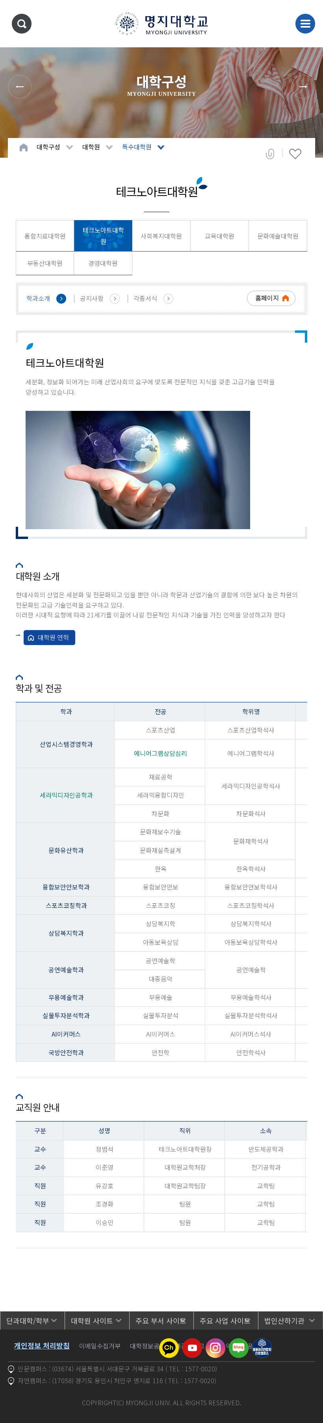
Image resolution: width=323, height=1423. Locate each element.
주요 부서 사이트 (161, 1320)
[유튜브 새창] (192, 1343)
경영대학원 (103, 263)
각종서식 (145, 298)
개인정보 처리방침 (42, 1345)
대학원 (91, 146)
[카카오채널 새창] (169, 1343)
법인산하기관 (284, 1320)
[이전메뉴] (20, 87)
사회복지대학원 (161, 236)
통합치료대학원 (45, 236)
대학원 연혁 (53, 637)
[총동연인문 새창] (262, 1343)
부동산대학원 (45, 263)
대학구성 (48, 146)
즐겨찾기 (295, 154)
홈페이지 (267, 297)
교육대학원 (219, 236)
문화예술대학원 (278, 236)
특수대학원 (137, 146)
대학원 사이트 (92, 1320)
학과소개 (38, 298)
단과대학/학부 (27, 1320)
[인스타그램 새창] (215, 1343)
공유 (270, 154)
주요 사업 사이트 (225, 1320)
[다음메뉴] (303, 87)
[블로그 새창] (239, 1343)
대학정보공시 (147, 1345)
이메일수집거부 (100, 1345)
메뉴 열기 (305, 24)
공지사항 (92, 298)
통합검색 (22, 24)
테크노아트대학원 (103, 235)
